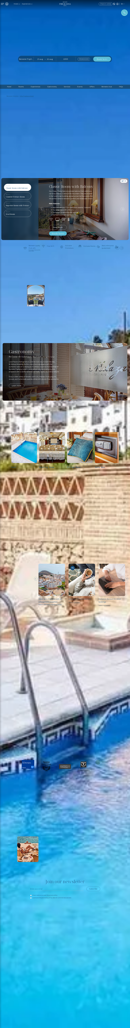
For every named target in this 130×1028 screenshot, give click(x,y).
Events (80, 87)
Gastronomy (52, 87)
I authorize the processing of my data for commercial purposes (51, 898)
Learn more (16, 386)
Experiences (26, 4)
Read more (58, 227)
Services (67, 87)
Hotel (9, 87)
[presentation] (117, 248)
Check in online (105, 4)
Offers (92, 87)
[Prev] (36, 579)
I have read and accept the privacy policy (44, 895)
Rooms (21, 87)
